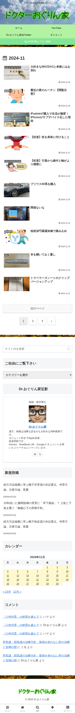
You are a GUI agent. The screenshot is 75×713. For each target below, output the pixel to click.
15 (47, 575)
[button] (69, 349)
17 (67, 575)
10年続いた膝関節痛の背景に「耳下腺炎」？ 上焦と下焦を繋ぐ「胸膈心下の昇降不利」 (37, 506)
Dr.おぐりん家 (37, 426)
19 (18, 579)
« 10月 (7, 591)
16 (57, 575)
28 (37, 583)
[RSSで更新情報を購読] (40, 454)
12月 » (17, 591)
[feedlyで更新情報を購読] (35, 454)
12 (18, 575)
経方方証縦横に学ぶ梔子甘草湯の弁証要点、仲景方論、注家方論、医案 (35, 487)
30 (57, 583)
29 (47, 583)
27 (27, 583)
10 (67, 571)
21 (37, 579)
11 (8, 575)
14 (37, 575)
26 (18, 583)
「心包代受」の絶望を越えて (21, 616)
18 (8, 579)
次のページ (37, 308)
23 (57, 579)
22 (47, 579)
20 (27, 579)
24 (67, 579)
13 (27, 575)
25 (8, 583)
